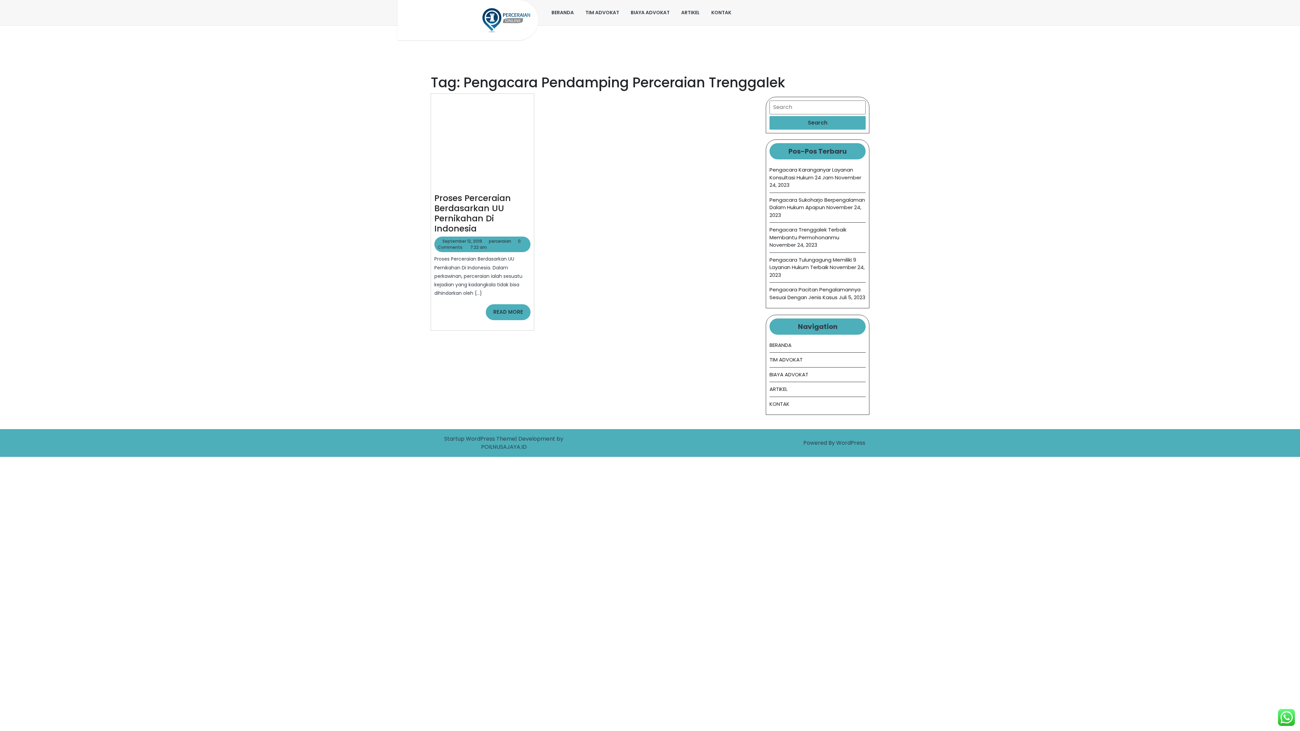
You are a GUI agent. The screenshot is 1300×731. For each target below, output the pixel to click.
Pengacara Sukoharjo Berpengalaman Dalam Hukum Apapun (817, 203)
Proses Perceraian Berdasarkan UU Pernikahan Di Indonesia (472, 213)
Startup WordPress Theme (479, 439)
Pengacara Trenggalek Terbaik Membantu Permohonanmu (808, 233)
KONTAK (721, 12)
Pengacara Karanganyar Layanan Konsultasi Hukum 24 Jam (811, 173)
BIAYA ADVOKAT (650, 12)
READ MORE (511, 314)
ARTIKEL (690, 12)
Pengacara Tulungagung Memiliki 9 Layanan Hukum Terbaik (813, 263)
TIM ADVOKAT (602, 12)
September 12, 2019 (462, 241)
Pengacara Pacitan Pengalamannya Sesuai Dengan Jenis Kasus (815, 293)
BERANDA (562, 12)
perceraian (500, 241)
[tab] (818, 123)
